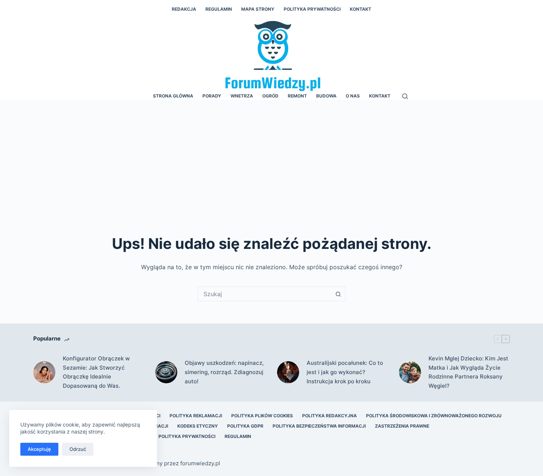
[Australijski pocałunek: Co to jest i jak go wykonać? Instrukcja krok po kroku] (288, 372)
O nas (353, 96)
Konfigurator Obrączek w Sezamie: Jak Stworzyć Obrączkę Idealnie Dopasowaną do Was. (96, 372)
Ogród (270, 96)
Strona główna (173, 96)
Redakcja (184, 9)
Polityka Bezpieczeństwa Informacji (319, 426)
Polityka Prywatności (312, 9)
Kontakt (360, 9)
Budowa (326, 96)
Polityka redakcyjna (329, 415)
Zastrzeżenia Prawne (402, 426)
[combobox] (264, 294)
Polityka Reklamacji (196, 415)
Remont (297, 96)
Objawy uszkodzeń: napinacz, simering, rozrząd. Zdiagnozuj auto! (224, 372)
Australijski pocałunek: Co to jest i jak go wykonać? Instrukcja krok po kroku (345, 372)
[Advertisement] (271, 155)
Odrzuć (77, 449)
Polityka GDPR (245, 426)
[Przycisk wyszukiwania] (338, 294)
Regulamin (218, 9)
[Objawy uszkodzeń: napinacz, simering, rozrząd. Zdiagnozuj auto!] (166, 372)
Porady (211, 96)
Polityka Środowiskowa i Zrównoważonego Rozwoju (434, 415)
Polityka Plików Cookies (262, 415)
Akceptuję (39, 449)
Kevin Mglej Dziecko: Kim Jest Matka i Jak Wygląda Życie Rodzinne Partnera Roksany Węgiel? (468, 372)
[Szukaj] (405, 96)
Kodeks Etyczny (197, 426)
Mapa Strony (257, 9)
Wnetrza (241, 96)
